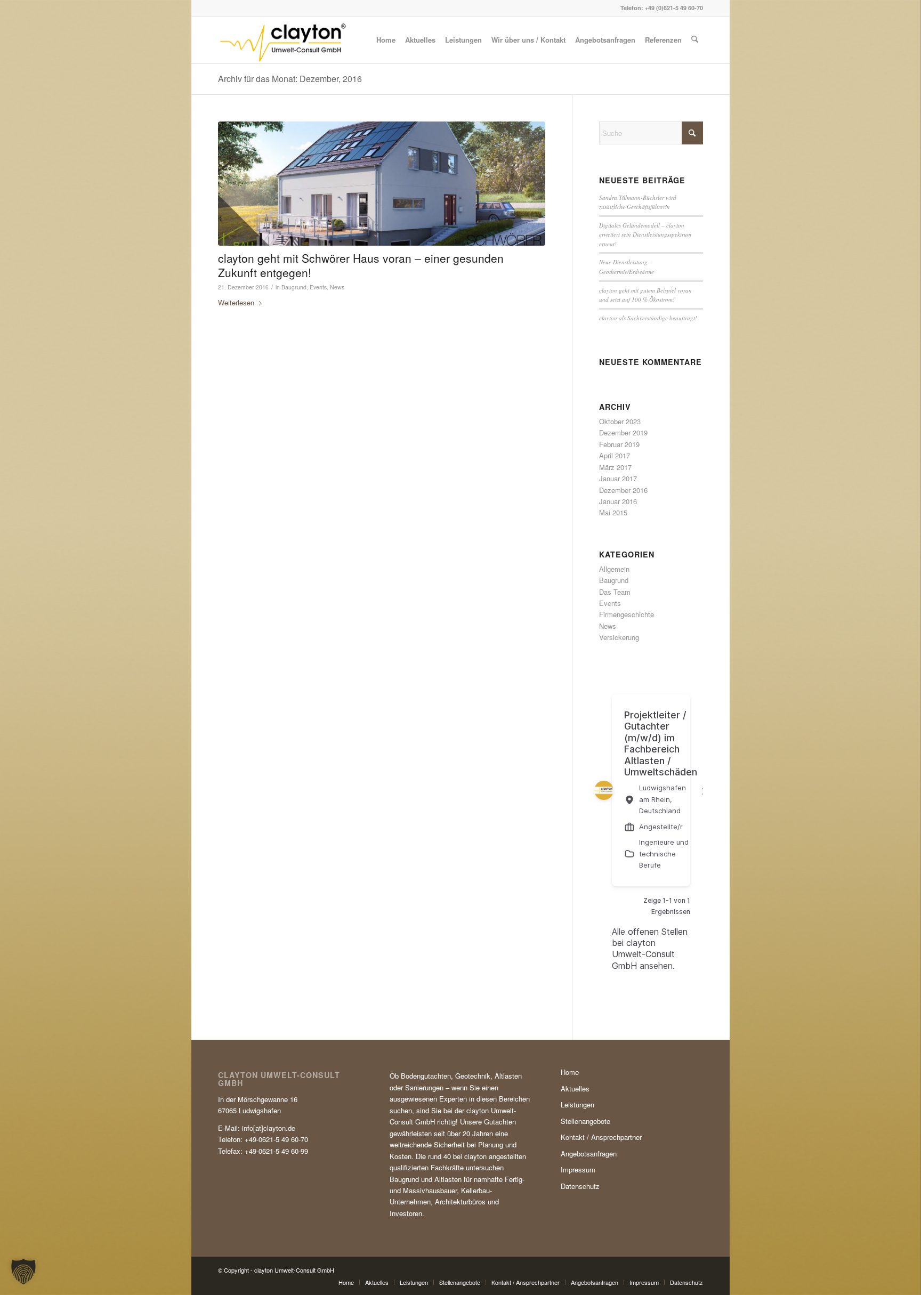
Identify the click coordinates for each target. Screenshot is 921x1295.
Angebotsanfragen (589, 1153)
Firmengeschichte (626, 614)
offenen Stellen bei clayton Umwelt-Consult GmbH (650, 948)
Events (318, 287)
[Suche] (694, 40)
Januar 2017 (618, 478)
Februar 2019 (619, 444)
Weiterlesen (236, 302)
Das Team (615, 592)
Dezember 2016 (623, 490)
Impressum (578, 1169)
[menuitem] (385, 40)
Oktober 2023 (620, 421)
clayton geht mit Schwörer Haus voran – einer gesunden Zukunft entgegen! (361, 265)
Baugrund (293, 287)
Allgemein (614, 569)
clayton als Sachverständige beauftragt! (648, 318)
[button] (23, 1271)
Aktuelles (575, 1088)
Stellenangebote (585, 1121)
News (337, 287)
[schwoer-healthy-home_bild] (381, 184)
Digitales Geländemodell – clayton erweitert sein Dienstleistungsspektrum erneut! (645, 234)
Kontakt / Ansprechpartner (601, 1137)
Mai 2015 (613, 512)
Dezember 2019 (623, 432)
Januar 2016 (618, 501)
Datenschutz (580, 1186)
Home (570, 1072)
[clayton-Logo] (282, 40)
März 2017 (615, 467)
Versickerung (619, 637)
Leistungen (577, 1104)
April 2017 (614, 455)
